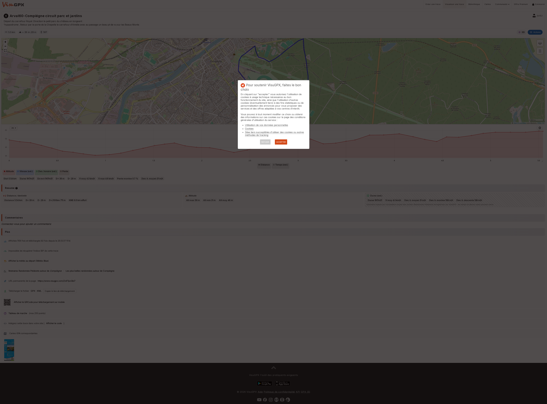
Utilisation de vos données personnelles (266, 125)
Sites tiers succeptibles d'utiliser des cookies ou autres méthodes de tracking (274, 134)
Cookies (249, 128)
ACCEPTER (281, 142)
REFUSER (265, 142)
